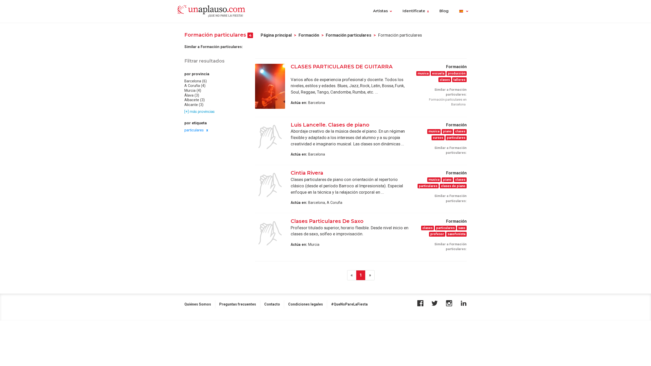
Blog (444, 11)
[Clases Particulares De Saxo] (270, 233)
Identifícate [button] (414, 11)
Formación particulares (348, 35)
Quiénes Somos (197, 304)
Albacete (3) (194, 100)
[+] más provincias (199, 112)
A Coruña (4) (194, 86)
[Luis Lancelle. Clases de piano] (270, 137)
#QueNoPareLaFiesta (349, 304)
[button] (464, 11)
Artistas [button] (380, 11)
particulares (194, 130)
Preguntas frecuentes (237, 304)
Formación (309, 35)
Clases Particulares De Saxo (327, 221)
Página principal (276, 35)
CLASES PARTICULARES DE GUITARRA (342, 67)
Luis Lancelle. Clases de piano (330, 125)
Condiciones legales (305, 304)
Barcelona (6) (195, 81)
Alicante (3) (193, 105)
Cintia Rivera (307, 173)
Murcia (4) (192, 90)
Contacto (272, 304)
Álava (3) (191, 95)
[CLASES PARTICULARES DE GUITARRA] (270, 86)
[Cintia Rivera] (270, 185)
